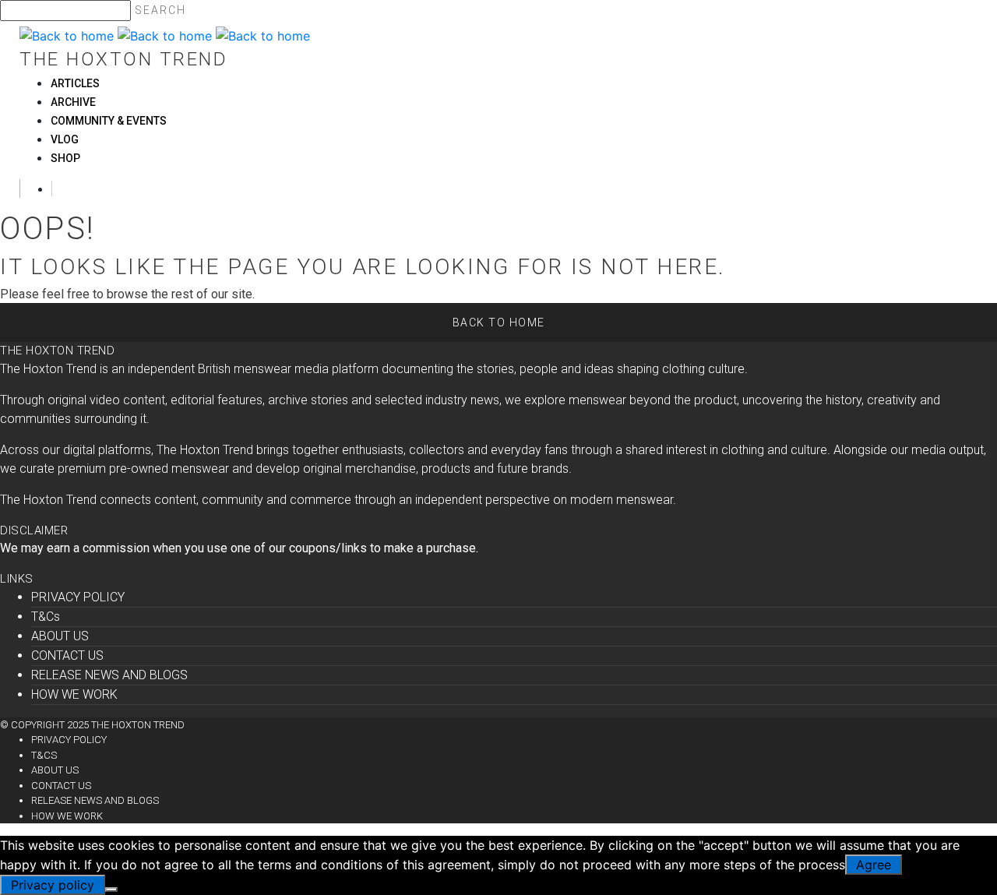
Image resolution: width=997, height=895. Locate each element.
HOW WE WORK (74, 694)
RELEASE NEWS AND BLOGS (109, 675)
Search (160, 10)
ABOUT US (60, 636)
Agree (873, 864)
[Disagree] (111, 889)
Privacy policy (52, 885)
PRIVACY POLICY (78, 597)
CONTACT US (67, 655)
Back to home (499, 322)
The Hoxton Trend (123, 59)
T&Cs (45, 616)
